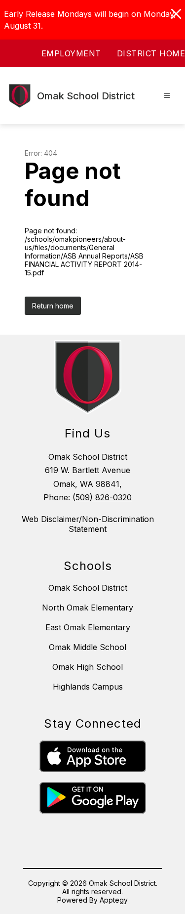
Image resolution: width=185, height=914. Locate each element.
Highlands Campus (88, 687)
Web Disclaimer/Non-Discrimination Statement (88, 524)
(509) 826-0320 (102, 497)
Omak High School (87, 667)
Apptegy (114, 900)
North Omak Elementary (87, 607)
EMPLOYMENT (71, 53)
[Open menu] (167, 95)
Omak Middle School (87, 647)
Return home (53, 306)
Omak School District (87, 588)
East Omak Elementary (87, 627)
